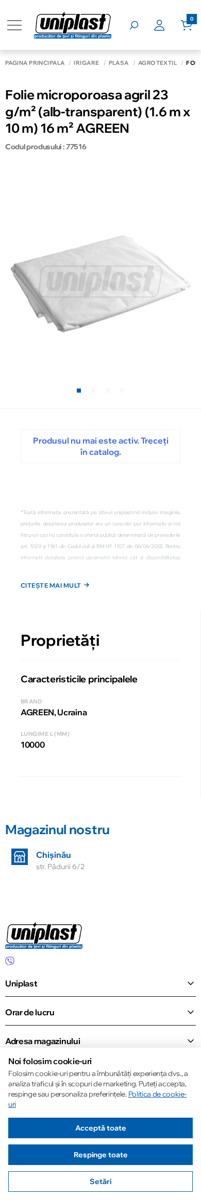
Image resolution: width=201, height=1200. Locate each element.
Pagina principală (34, 63)
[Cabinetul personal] (167, 25)
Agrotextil (157, 63)
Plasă (119, 63)
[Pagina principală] (72, 25)
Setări (100, 1181)
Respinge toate (101, 1154)
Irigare (86, 63)
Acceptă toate (100, 1128)
